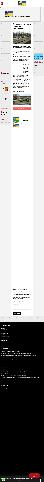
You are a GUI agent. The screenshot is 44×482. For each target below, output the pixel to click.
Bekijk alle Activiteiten (5, 108)
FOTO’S (22, 480)
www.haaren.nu (4, 329)
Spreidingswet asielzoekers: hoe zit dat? (14, 351)
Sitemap (11, 480)
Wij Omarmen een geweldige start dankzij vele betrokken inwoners (20, 353)
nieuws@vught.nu (4, 333)
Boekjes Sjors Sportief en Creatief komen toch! (9, 369)
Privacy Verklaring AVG (16, 480)
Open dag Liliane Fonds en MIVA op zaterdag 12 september (11, 375)
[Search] (3, 3)
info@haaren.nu (4, 334)
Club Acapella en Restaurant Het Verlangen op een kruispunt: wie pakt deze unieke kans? (17, 377)
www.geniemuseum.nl (21, 91)
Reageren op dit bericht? (34, 475)
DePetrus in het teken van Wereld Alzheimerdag (9, 373)
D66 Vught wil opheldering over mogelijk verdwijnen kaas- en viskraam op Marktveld (21, 355)
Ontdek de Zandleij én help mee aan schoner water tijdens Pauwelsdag (13, 371)
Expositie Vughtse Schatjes (12, 359)
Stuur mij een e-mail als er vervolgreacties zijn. (21, 291)
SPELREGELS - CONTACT (22, 108)
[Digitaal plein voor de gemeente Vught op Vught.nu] (22, 3)
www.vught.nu (3, 328)
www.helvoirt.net (4, 331)
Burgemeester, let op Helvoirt (13, 357)
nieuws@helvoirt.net (5, 336)
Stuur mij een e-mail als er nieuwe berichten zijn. (22, 294)
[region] (22, 14)
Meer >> (35, 67)
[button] (2, 14)
